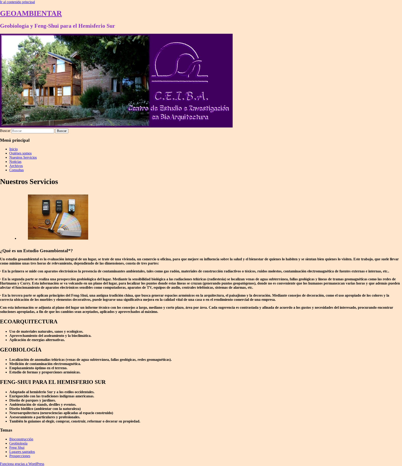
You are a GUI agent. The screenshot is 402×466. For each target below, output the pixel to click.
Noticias (15, 162)
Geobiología (18, 443)
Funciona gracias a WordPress (22, 464)
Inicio (13, 149)
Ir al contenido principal (17, 2)
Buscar (5, 131)
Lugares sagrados (22, 452)
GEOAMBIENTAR (31, 13)
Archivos (16, 166)
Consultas (16, 170)
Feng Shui (16, 447)
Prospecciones (19, 456)
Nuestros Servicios (23, 157)
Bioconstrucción (21, 439)
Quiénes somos (20, 153)
